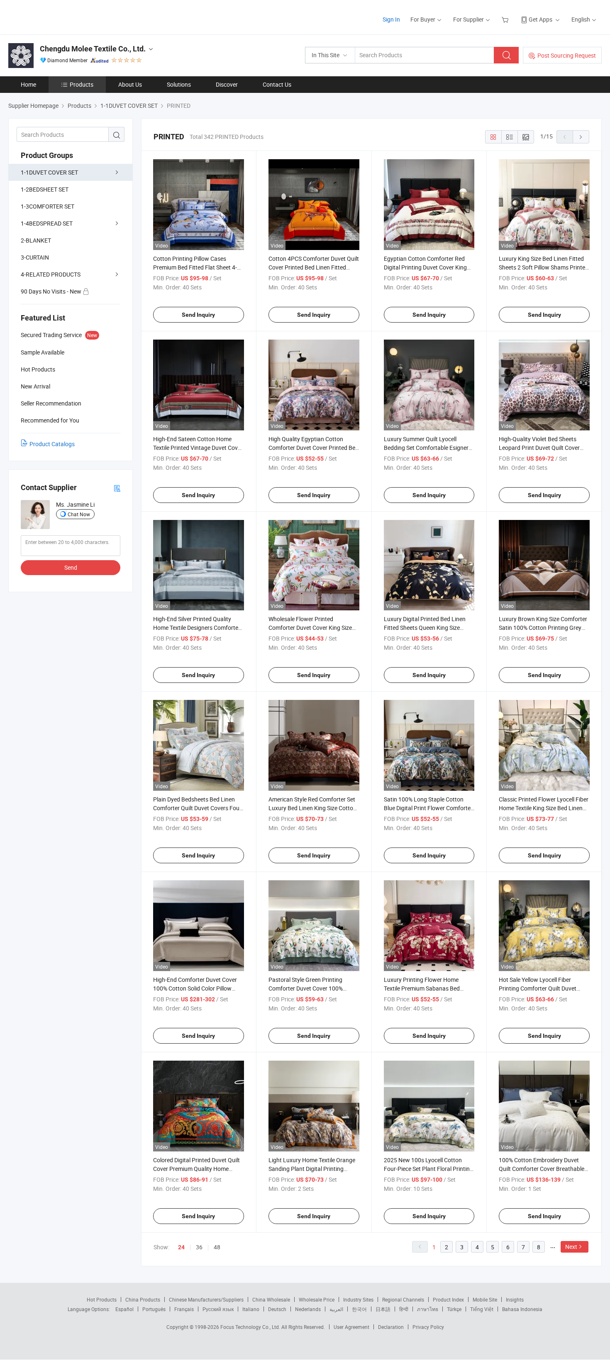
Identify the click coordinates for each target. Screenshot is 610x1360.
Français (184, 1309)
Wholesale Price (316, 1299)
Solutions (179, 84)
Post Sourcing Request (566, 55)
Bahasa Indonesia (522, 1309)
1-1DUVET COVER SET (49, 172)
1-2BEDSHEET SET (44, 189)
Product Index (448, 1299)
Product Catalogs (52, 444)
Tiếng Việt (481, 1309)
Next (571, 1247)
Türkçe (454, 1309)
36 (199, 1247)
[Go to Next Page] (581, 137)
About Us (130, 84)
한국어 (359, 1309)
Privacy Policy (428, 1327)
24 (181, 1247)
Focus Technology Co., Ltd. (250, 1327)
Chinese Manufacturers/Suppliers (206, 1299)
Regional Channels (403, 1299)
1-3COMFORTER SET (47, 206)
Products (81, 84)
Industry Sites (358, 1299)
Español (124, 1309)
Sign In (391, 19)
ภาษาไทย (427, 1309)
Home (28, 84)
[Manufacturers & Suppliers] (61, 16)
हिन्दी (403, 1309)
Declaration (391, 1327)
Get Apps (540, 19)
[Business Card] (117, 487)
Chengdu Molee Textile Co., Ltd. (93, 48)
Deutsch (277, 1309)
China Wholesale (271, 1299)
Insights (515, 1299)
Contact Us (277, 84)
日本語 (383, 1309)
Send (70, 567)
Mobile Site (485, 1299)
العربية (336, 1309)
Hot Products (102, 1299)
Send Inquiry (198, 314)
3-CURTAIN (35, 257)
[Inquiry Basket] (506, 19)
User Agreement (351, 1327)
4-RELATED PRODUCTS (51, 274)
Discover (227, 84)
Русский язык (218, 1309)
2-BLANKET (36, 240)
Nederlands (308, 1309)
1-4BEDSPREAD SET (47, 223)
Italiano (250, 1309)
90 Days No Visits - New (52, 291)
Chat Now (79, 514)
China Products (142, 1299)
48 (217, 1247)
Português (154, 1309)
